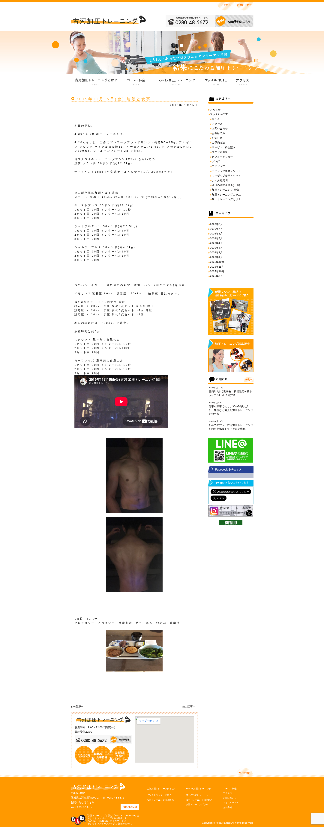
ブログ (216, 161)
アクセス (242, 81)
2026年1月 (216, 257)
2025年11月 (217, 266)
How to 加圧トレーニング (175, 81)
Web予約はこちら (81, 806)
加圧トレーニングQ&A (197, 804)
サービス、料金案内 (224, 147)
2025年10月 (217, 271)
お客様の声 (218, 133)
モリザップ (218, 166)
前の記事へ (188, 706)
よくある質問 (220, 180)
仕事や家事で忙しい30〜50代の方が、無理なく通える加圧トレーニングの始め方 (231, 410)
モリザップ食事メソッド (226, 175)
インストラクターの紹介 (159, 795)
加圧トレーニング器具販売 (160, 800)
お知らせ (215, 109)
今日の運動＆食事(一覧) (226, 185)
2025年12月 (217, 261)
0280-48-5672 (115, 797)
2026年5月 (216, 238)
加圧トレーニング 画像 (225, 189)
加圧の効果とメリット (197, 795)
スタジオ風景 (220, 152)
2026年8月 (216, 224)
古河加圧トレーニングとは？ (95, 81)
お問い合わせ (220, 128)
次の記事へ (77, 706)
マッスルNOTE (215, 81)
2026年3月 (216, 247)
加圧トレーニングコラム (226, 194)
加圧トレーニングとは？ (226, 199)
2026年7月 (216, 228)
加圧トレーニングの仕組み (199, 800)
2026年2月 (216, 252)
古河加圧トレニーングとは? (161, 788)
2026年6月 (216, 233)
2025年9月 (216, 276)
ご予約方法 (218, 142)
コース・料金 (136, 81)
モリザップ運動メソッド (226, 170)
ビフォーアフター (222, 156)
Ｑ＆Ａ (216, 118)
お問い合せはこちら (82, 802)
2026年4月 (216, 243)
